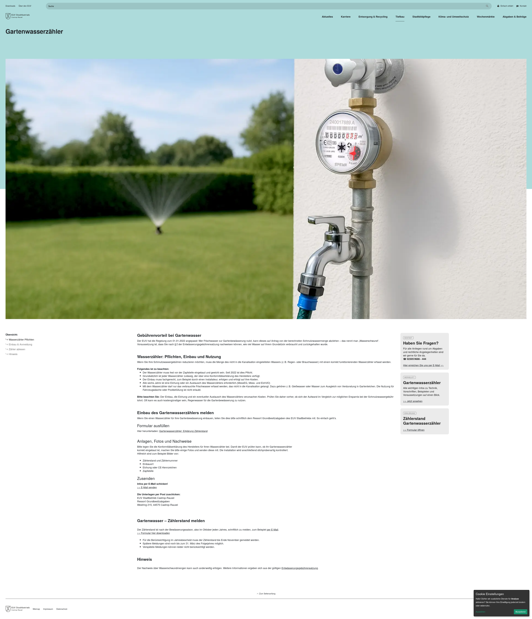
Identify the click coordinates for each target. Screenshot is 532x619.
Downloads (10, 5)
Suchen (487, 6)
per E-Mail (272, 529)
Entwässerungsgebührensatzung (300, 568)
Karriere (346, 16)
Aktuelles (327, 16)
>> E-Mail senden (147, 487)
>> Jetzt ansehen (412, 401)
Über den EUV (25, 5)
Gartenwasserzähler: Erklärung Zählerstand (183, 431)
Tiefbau (400, 16)
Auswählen (480, 611)
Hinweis (12, 354)
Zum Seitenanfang (267, 593)
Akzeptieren (520, 611)
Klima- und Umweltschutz (453, 16)
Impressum (48, 609)
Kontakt (523, 5)
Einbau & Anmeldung (20, 344)
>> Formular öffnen (413, 430)
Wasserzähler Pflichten (21, 339)
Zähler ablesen (16, 349)
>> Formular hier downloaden (153, 533)
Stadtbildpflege (421, 16)
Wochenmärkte (486, 16)
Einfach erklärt (507, 5)
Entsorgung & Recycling (373, 16)
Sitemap (36, 609)
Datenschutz (61, 609)
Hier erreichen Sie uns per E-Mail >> (423, 365)
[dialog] (501, 603)
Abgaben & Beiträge (514, 16)
